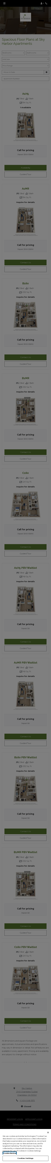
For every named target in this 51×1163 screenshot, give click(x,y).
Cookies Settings (25, 1158)
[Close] (48, 1132)
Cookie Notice (9, 1153)
